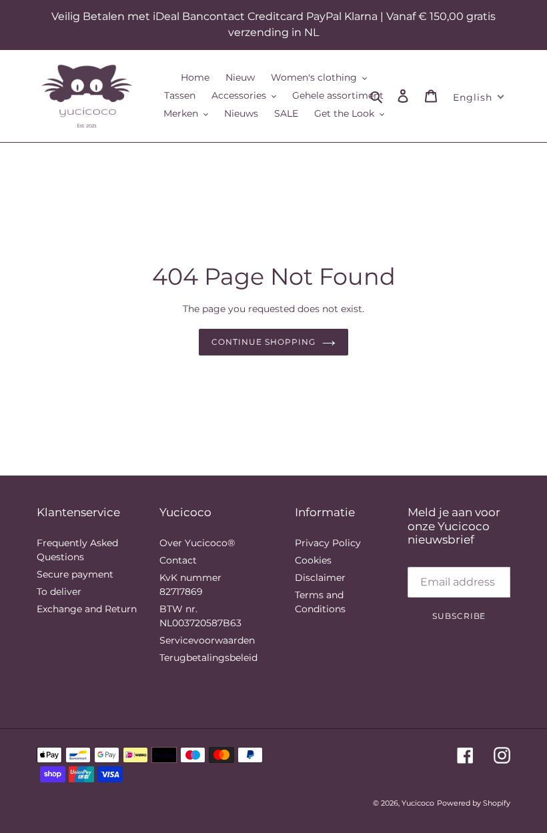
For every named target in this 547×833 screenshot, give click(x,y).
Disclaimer (320, 578)
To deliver (59, 592)
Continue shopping (263, 342)
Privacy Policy (328, 543)
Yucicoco (418, 803)
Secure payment (75, 574)
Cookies (313, 560)
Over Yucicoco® (197, 543)
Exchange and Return (87, 609)
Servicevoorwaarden (207, 640)
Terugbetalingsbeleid (208, 658)
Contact (178, 560)
